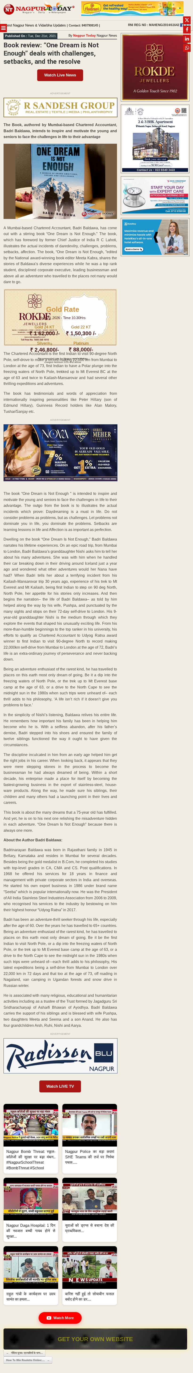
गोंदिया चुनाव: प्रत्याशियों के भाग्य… (24, 1352)
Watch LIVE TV (60, 1086)
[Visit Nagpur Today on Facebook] (182, 25)
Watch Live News (60, 75)
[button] (31, 1139)
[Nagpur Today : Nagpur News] (39, 10)
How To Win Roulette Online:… (28, 1360)
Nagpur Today (84, 35)
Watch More (63, 1318)
